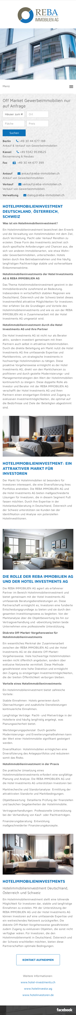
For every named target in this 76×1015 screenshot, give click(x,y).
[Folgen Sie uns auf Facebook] (64, 1009)
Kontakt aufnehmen (38, 959)
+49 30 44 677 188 (32, 141)
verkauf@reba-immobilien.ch (42, 184)
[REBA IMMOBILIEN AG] (38, 13)
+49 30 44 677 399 (30, 162)
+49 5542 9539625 (33, 152)
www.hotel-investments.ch (38, 982)
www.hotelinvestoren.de (38, 994)
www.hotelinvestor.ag (38, 988)
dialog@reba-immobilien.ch (46, 195)
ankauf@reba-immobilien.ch (40, 173)
